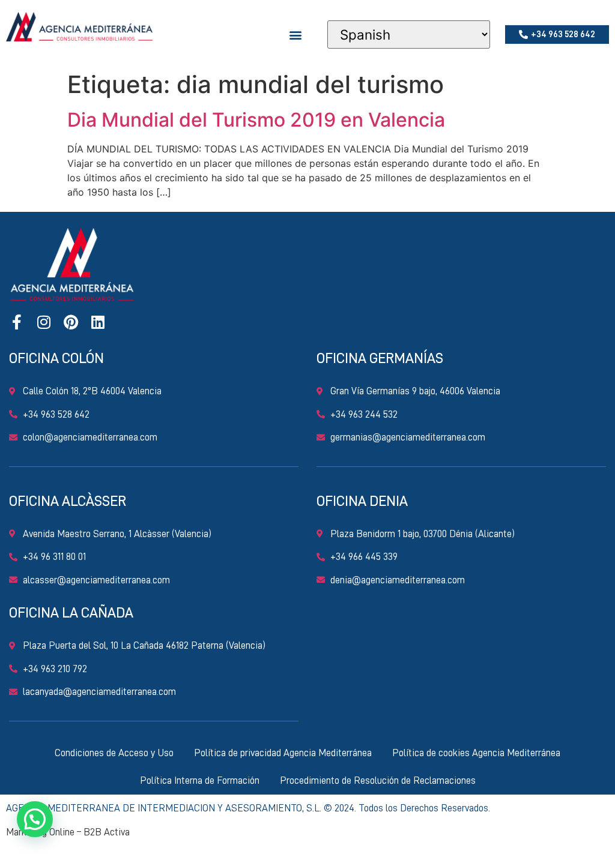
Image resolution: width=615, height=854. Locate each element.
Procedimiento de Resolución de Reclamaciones (378, 780)
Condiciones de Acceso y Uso (114, 753)
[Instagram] (43, 321)
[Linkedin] (97, 321)
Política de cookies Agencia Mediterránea (476, 753)
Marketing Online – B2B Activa (68, 832)
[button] (296, 34)
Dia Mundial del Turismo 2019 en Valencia (256, 119)
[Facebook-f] (16, 321)
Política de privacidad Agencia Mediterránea (283, 753)
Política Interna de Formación (199, 780)
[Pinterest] (70, 321)
